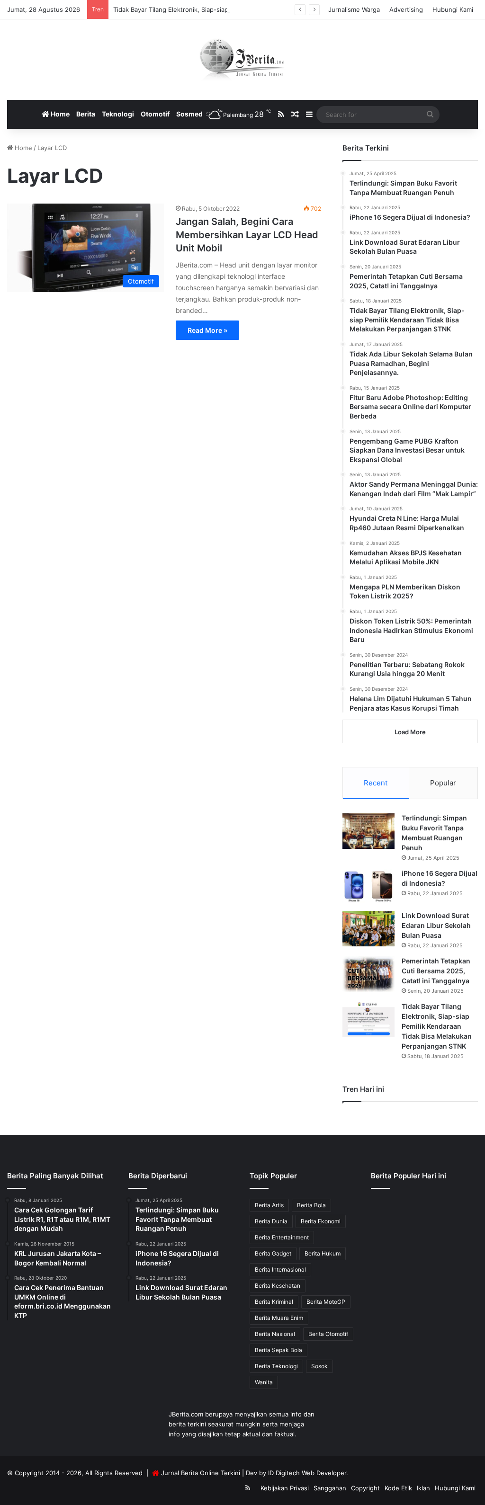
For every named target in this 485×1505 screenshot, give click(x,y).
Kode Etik (398, 1488)
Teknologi (118, 114)
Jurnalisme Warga (354, 9)
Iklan (423, 1488)
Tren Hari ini (363, 1089)
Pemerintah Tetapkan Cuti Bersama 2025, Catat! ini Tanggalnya (436, 971)
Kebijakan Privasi (284, 1488)
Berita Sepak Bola (278, 1350)
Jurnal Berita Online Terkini (200, 1473)
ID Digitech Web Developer (307, 1473)
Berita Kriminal (274, 1301)
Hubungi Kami (452, 9)
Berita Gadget (273, 1253)
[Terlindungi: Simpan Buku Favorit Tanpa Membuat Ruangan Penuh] (368, 831)
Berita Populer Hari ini (408, 1175)
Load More (410, 732)
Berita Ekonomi (321, 1221)
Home (59, 114)
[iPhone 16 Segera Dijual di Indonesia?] (368, 886)
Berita (85, 114)
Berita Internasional (280, 1269)
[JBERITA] (242, 59)
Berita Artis (269, 1205)
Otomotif (155, 114)
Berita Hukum (323, 1253)
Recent (375, 782)
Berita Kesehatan (277, 1285)
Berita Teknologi (276, 1366)
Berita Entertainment (282, 1237)
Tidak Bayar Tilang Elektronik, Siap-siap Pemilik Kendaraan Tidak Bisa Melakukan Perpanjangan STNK (260, 9)
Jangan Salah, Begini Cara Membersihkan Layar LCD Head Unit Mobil (247, 235)
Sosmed (189, 114)
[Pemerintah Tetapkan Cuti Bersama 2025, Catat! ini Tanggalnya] (368, 974)
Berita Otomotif (328, 1333)
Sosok (319, 1366)
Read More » (207, 330)
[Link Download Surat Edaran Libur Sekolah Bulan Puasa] (368, 928)
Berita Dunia (271, 1221)
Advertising (406, 9)
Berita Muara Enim (279, 1317)
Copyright (365, 1488)
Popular (443, 782)
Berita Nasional (275, 1333)
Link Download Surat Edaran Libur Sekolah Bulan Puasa (436, 925)
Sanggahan (330, 1488)
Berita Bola (311, 1205)
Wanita (264, 1382)
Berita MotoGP (325, 1301)
